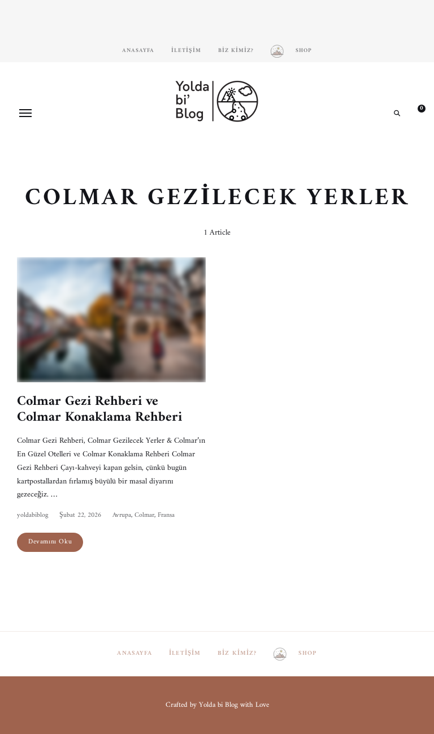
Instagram (183, 152)
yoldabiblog (32, 515)
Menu (25, 113)
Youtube (233, 152)
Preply (250, 152)
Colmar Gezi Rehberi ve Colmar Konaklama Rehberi (99, 410)
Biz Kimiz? (236, 50)
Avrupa (121, 515)
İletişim (186, 50)
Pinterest (217, 152)
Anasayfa (138, 50)
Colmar (144, 515)
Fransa (166, 515)
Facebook (200, 152)
